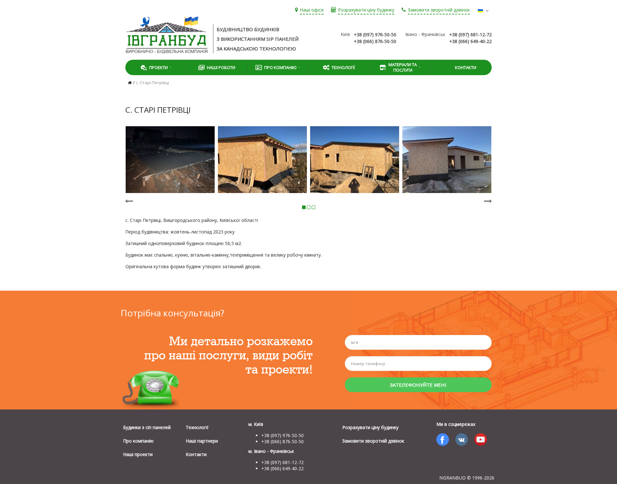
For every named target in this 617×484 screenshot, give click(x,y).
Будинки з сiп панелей (147, 427)
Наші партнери (202, 441)
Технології (343, 67)
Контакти (465, 67)
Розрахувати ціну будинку (370, 427)
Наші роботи (221, 67)
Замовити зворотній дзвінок (373, 441)
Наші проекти (138, 454)
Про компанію (138, 441)
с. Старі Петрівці (152, 82)
